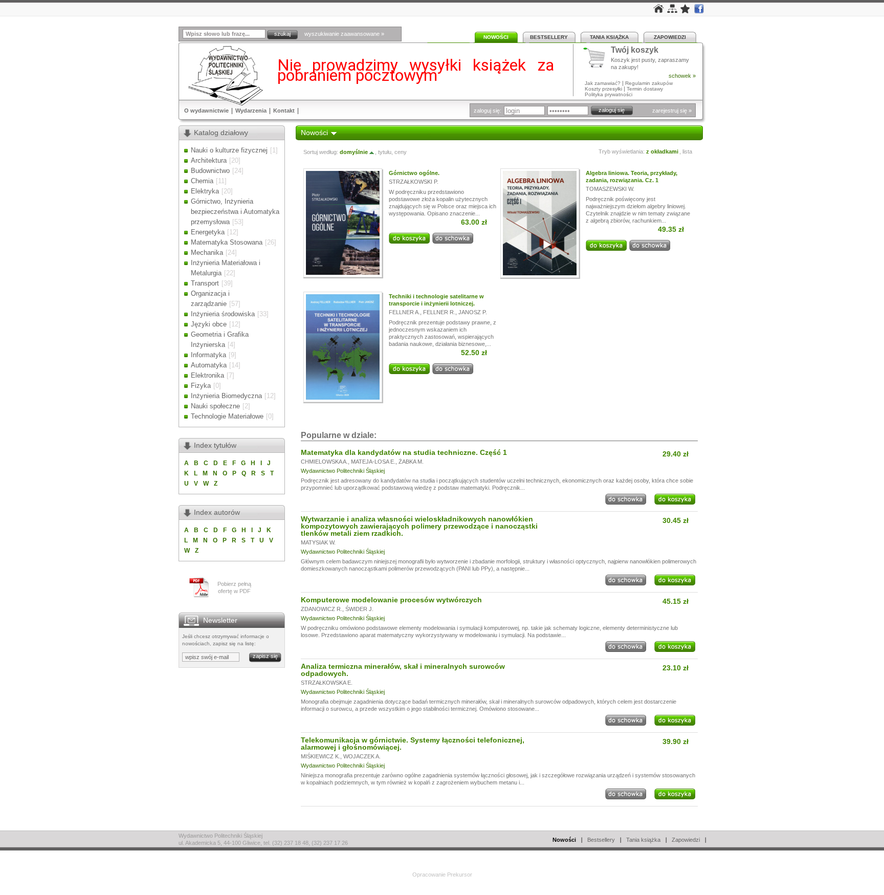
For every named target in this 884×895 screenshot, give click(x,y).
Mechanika (207, 252)
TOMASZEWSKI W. (610, 189)
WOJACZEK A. (362, 756)
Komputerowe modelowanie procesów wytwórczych (391, 600)
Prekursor (459, 874)
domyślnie (354, 152)
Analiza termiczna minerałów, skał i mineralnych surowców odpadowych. (403, 670)
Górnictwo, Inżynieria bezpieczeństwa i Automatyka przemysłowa (235, 212)
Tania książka (609, 37)
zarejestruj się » (672, 110)
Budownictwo (210, 170)
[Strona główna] (658, 11)
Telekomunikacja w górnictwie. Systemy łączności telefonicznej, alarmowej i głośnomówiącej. (412, 743)
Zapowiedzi (670, 37)
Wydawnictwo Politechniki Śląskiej (343, 471)
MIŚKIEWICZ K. (320, 756)
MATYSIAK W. (318, 542)
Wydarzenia (251, 110)
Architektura (209, 160)
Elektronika (207, 375)
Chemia (202, 181)
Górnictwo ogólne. (414, 173)
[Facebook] (699, 11)
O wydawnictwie (206, 110)
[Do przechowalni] (452, 241)
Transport (205, 283)
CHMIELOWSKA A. (324, 462)
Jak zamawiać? (603, 83)
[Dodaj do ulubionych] (685, 11)
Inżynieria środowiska (223, 314)
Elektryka (205, 191)
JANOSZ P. (472, 312)
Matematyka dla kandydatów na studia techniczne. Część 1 (404, 452)
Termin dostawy (645, 89)
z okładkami (662, 151)
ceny (400, 152)
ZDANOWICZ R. (321, 609)
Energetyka (208, 232)
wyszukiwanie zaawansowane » (344, 34)
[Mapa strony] (672, 11)
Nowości (496, 37)
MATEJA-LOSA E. (373, 462)
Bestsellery (549, 37)
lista (687, 151)
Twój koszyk (634, 50)
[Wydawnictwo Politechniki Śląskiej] (222, 75)
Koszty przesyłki (604, 89)
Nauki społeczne (215, 406)
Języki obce (209, 324)
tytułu (384, 152)
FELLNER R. (439, 312)
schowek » (682, 76)
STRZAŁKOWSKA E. (326, 683)
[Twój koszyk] (597, 58)
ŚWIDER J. (359, 609)
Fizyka (201, 385)
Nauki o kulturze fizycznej (229, 150)
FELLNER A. (404, 312)
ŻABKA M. (411, 462)
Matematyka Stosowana (226, 242)
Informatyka (208, 355)
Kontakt (284, 110)
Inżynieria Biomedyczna (226, 396)
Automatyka (209, 365)
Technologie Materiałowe (227, 416)
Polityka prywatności (608, 94)
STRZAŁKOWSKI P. (413, 182)
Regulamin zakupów (649, 83)
